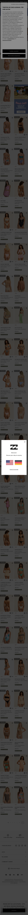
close (25, 442)
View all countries (14, 469)
